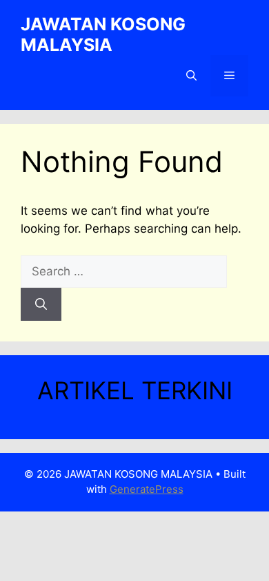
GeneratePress (146, 489)
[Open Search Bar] (191, 75)
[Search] (41, 304)
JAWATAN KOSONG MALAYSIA (103, 34)
